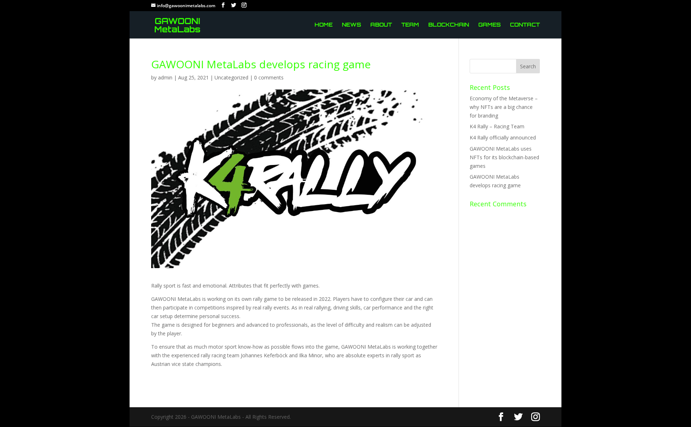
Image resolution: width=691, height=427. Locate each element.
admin (165, 77)
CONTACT (525, 25)
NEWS (351, 25)
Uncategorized (231, 77)
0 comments (269, 77)
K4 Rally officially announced (503, 137)
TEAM (410, 25)
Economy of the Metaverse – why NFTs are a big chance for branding (504, 107)
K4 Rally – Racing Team (497, 126)
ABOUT (381, 25)
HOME (324, 25)
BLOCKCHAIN (448, 25)
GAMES (489, 25)
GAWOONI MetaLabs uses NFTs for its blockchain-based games (504, 157)
